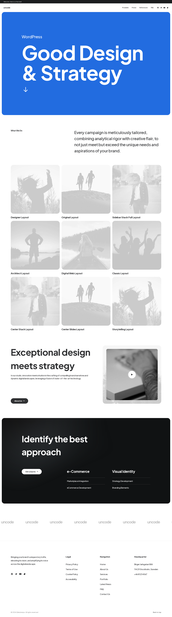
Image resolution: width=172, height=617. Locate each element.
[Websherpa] (7, 7)
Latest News (105, 584)
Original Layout (70, 217)
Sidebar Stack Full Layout (126, 217)
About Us (104, 569)
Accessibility (71, 579)
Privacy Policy (72, 564)
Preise (134, 7)
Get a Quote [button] (30, 472)
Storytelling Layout (122, 329)
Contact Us (105, 594)
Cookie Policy (72, 574)
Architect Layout (20, 273)
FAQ (152, 7)
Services (104, 574)
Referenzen (143, 7)
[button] (158, 7)
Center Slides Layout (73, 329)
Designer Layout (20, 217)
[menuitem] (125, 7)
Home (103, 564)
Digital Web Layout (72, 273)
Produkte (125, 7)
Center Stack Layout (22, 329)
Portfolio (104, 579)
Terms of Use (71, 569)
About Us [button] (18, 401)
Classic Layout (120, 273)
